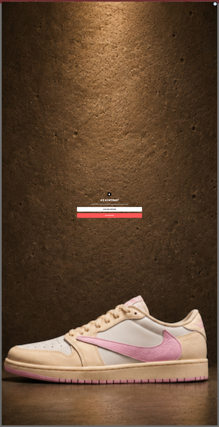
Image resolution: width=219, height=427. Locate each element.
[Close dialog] (215, 3)
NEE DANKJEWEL (109, 215)
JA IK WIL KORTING (109, 209)
